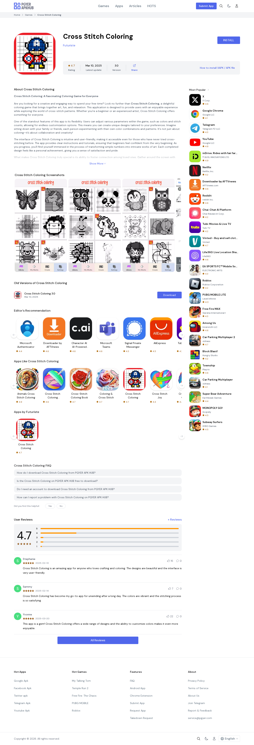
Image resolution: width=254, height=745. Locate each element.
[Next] (174, 225)
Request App (138, 710)
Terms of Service (198, 688)
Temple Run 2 (80, 688)
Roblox (76, 710)
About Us (193, 695)
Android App (137, 688)
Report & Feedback (200, 710)
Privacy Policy (196, 680)
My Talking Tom (81, 680)
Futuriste (69, 45)
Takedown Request (141, 718)
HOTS (151, 6)
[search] (221, 6)
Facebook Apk (22, 688)
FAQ (132, 680)
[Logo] (24, 6)
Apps (119, 6)
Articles (135, 6)
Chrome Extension (141, 695)
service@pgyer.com (200, 718)
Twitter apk (21, 695)
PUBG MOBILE (80, 703)
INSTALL (228, 40)
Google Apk (21, 680)
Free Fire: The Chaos (84, 695)
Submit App (206, 6)
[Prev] (21, 225)
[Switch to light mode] (229, 6)
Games (103, 6)
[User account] (236, 6)
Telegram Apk (22, 703)
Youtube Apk (22, 710)
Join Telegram (196, 703)
